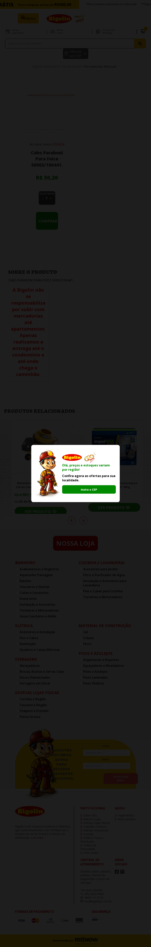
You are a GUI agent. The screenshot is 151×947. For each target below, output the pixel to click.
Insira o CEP (89, 489)
